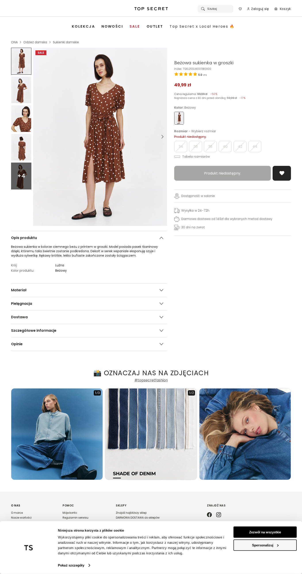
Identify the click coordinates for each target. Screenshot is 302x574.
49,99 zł (182, 85)
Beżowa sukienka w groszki (203, 63)
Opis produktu (24, 237)
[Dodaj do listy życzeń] (282, 173)
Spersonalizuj (262, 545)
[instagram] (218, 515)
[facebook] (209, 515)
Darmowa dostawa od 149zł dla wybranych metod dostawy (226, 219)
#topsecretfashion (151, 380)
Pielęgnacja (21, 303)
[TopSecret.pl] (151, 8)
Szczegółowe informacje (33, 330)
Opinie (17, 344)
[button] (32, 518)
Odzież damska (35, 42)
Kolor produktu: (22, 270)
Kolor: (185, 107)
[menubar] (153, 27)
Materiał (19, 290)
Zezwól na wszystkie (265, 532)
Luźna (59, 265)
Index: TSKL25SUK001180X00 (192, 68)
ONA (14, 42)
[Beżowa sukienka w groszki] (21, 61)
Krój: (14, 265)
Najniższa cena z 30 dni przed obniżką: (209, 98)
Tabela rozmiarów (195, 156)
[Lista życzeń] (240, 8)
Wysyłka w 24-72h (195, 210)
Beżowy (61, 270)
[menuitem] (83, 26)
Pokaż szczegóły (71, 565)
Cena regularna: (195, 94)
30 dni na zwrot (193, 227)
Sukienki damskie (66, 42)
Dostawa (19, 317)
